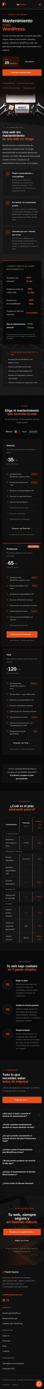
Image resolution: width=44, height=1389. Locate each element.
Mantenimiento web (9, 1318)
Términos (15, 1385)
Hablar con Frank (22, 1240)
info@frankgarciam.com (12, 1295)
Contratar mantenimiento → (22, 72)
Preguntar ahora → (21, 1100)
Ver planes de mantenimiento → (22, 1232)
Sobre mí (6, 1336)
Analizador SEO (8, 1369)
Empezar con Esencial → (22, 528)
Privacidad (5, 1385)
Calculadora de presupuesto (13, 1363)
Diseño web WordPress (11, 1313)
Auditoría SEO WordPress (12, 1323)
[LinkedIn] (3, 1301)
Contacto (5, 1351)
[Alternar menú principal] (40, 4)
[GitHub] (7, 1301)
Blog (4, 1346)
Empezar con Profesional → (22, 634)
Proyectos (6, 1341)
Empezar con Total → (22, 743)
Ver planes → (30, 61)
